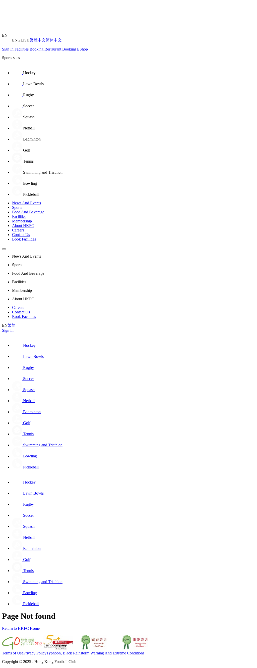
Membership (22, 221)
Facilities (19, 216)
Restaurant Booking (60, 49)
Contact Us (21, 234)
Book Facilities (24, 239)
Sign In (8, 49)
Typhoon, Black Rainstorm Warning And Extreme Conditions (95, 653)
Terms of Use (12, 653)
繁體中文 (38, 40)
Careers (18, 230)
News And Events (26, 203)
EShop (82, 49)
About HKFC (23, 225)
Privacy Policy (34, 653)
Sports (17, 207)
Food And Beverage (28, 212)
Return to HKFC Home (21, 628)
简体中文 (54, 40)
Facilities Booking (29, 49)
